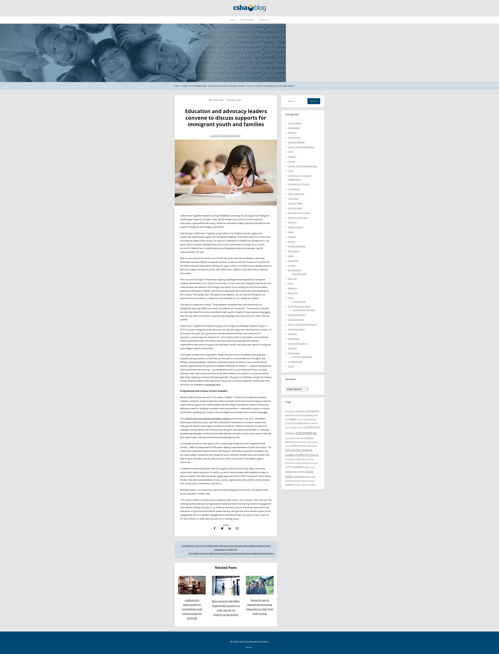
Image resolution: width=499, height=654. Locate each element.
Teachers (292, 348)
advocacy (300, 411)
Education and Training (299, 213)
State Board (293, 338)
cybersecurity (299, 301)
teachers (289, 484)
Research (292, 288)
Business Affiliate (296, 142)
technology (305, 485)
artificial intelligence (302, 356)
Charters (292, 156)
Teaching (297, 485)
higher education (307, 459)
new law (292, 278)
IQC (312, 462)
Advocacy (292, 132)
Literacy (292, 265)
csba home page (247, 20)
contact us (264, 20)
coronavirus (306, 432)
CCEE (290, 151)
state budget (295, 481)
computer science (297, 427)
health (298, 459)
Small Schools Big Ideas (304, 310)
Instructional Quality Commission (297, 463)
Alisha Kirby (219, 100)
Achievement (294, 128)
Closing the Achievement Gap (225, 136)
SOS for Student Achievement (302, 324)
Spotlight (292, 334)
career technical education (307, 419)
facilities (292, 236)
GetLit (267, 312)
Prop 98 (312, 467)
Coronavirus (294, 189)
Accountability (294, 123)
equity (291, 232)
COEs (290, 171)
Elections (292, 222)
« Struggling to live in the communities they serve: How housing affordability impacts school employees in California (226, 547)
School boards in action (299, 306)
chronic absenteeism (300, 423)
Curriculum (293, 198)
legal (290, 255)
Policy (290, 283)
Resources (293, 293)
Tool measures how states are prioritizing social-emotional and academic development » (231, 553)
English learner (295, 227)
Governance (294, 251)
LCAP (316, 463)
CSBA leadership (296, 193)
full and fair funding (298, 450)
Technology (293, 353)
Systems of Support (297, 343)
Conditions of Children (299, 184)
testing (313, 484)
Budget (293, 419)
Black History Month (293, 415)
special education (302, 476)
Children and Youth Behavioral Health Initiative (207, 418)
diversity (297, 442)
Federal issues (311, 446)
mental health (295, 270)
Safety (291, 298)
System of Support (308, 481)
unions (291, 366)
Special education (296, 329)
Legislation (297, 466)
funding (290, 455)
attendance (312, 411)
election (304, 442)
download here (213, 384)
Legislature (293, 260)
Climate (291, 161)
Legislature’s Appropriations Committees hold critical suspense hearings (192, 609)
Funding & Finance (297, 246)
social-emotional (296, 319)
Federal (291, 241)
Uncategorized (295, 361)
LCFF (288, 467)
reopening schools (294, 471)
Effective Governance (298, 217)
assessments (294, 137)
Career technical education (301, 147)
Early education (295, 208)
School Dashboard (297, 315)
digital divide (300, 438)
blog (232, 20)
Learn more (223, 476)
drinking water (295, 203)
